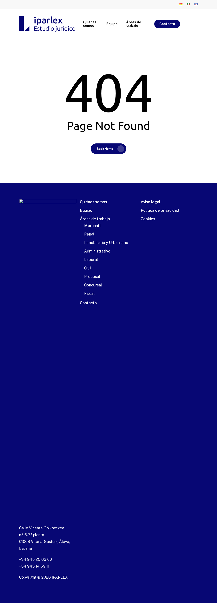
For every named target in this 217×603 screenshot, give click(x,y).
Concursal (93, 285)
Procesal (92, 276)
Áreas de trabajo (95, 219)
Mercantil (93, 225)
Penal (89, 234)
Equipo (86, 210)
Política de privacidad (160, 210)
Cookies (148, 219)
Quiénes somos (93, 202)
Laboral (91, 259)
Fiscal (89, 293)
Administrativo (97, 251)
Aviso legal (150, 202)
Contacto (88, 303)
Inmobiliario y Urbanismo (106, 242)
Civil (87, 268)
